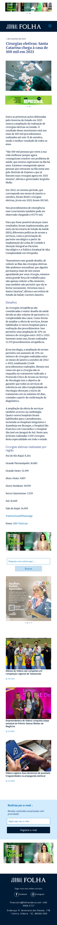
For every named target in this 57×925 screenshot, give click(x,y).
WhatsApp (27, 515)
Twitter (10, 515)
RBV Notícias (20, 523)
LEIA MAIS (11, 678)
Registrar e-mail (28, 830)
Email (17, 515)
